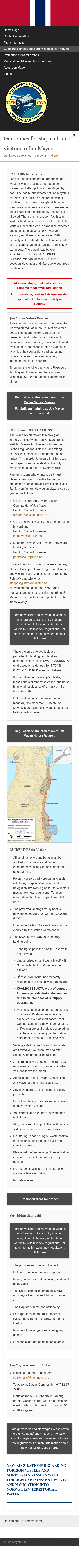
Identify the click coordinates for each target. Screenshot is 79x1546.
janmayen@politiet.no (27, 535)
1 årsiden (38, 155)
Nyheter (53, 155)
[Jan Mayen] (39, 13)
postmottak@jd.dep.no (27, 557)
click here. (40, 638)
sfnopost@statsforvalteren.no (28, 583)
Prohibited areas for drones (39, 1199)
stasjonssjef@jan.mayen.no (31, 514)
